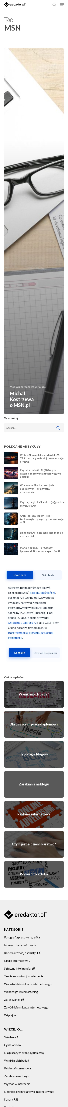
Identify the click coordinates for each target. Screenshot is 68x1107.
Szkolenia (48, 575)
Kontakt (19, 652)
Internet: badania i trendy (20, 945)
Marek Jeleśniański (42, 592)
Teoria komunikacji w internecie (23, 976)
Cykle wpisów (12, 1045)
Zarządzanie (12, 999)
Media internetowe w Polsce (28, 386)
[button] (62, 4)
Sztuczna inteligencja (17, 968)
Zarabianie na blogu (16, 1076)
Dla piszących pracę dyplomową (24, 1052)
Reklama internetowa (17, 1068)
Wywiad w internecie (17, 1084)
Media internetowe (16, 960)
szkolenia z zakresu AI (22, 622)
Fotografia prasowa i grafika (22, 937)
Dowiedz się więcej (45, 652)
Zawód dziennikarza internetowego (26, 1007)
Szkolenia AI (11, 1037)
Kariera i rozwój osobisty (20, 953)
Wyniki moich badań (16, 1060)
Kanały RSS (11, 1099)
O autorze (19, 574)
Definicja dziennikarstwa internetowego (29, 1091)
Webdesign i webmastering (21, 991)
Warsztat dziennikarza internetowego (28, 984)
